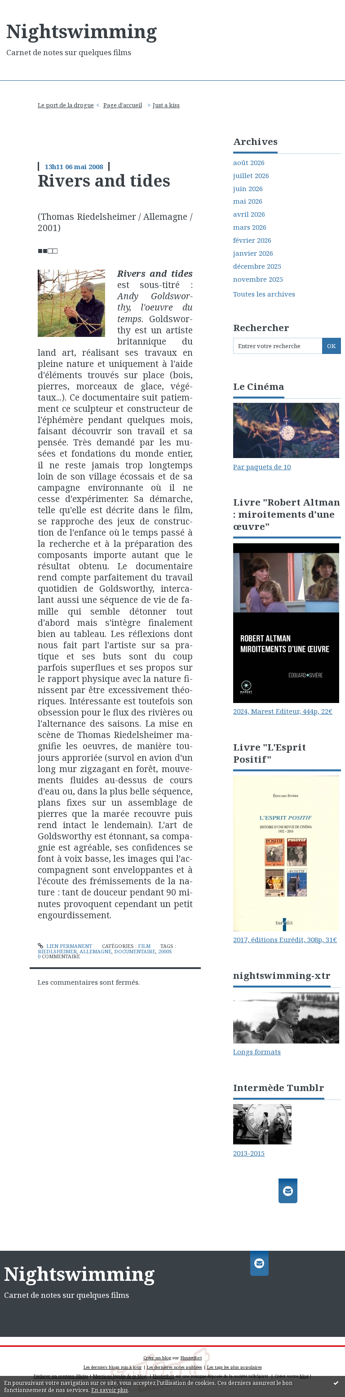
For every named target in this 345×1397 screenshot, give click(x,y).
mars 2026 (249, 227)
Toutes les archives (264, 294)
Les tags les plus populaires (234, 1367)
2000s (165, 951)
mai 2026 (247, 201)
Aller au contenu (31, 7)
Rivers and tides (104, 180)
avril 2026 (249, 214)
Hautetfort (191, 1358)
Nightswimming (81, 31)
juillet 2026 (251, 175)
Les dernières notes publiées (174, 1367)
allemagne (95, 951)
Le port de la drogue (66, 105)
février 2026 (252, 240)
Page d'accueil (122, 105)
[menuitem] (69, 105)
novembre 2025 (258, 279)
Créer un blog (157, 1358)
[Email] (288, 1191)
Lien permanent (68, 946)
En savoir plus (109, 1390)
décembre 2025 (257, 266)
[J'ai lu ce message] (336, 1382)
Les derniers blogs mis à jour (113, 1367)
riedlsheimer (57, 951)
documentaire (134, 951)
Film (144, 946)
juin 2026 (248, 188)
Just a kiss (166, 105)
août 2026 (249, 162)
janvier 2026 (253, 253)
